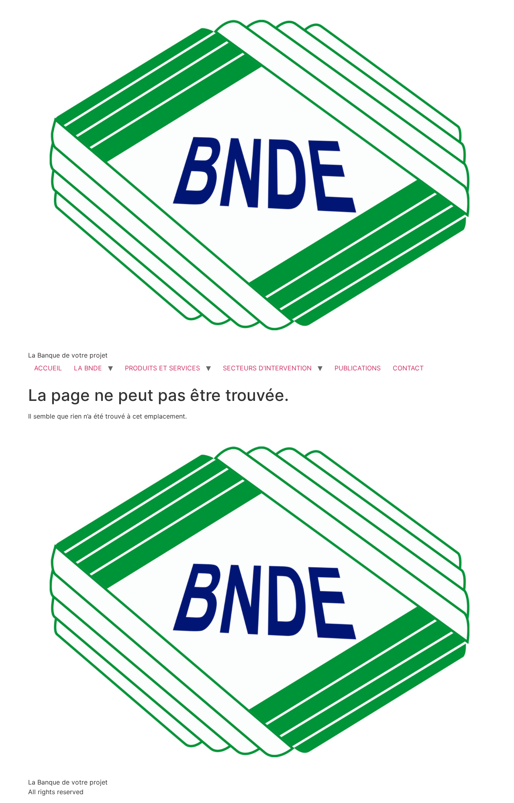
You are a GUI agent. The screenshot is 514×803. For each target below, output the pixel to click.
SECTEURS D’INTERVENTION (267, 368)
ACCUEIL (48, 368)
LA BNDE (88, 368)
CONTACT (408, 368)
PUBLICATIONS (358, 368)
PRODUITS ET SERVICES (162, 368)
